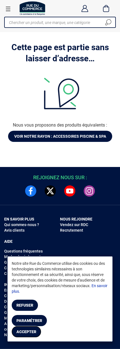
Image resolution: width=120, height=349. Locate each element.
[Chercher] (108, 22)
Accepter (26, 331)
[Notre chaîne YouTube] (69, 191)
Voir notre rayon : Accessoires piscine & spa (60, 136)
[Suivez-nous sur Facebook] (30, 191)
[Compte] (84, 8)
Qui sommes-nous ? (21, 224)
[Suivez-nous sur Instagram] (89, 191)
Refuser (24, 305)
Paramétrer (29, 320)
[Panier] (106, 8)
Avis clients (14, 230)
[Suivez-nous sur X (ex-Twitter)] (50, 191)
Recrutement (71, 230)
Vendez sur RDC (74, 224)
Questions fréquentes (23, 251)
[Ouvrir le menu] (8, 9)
